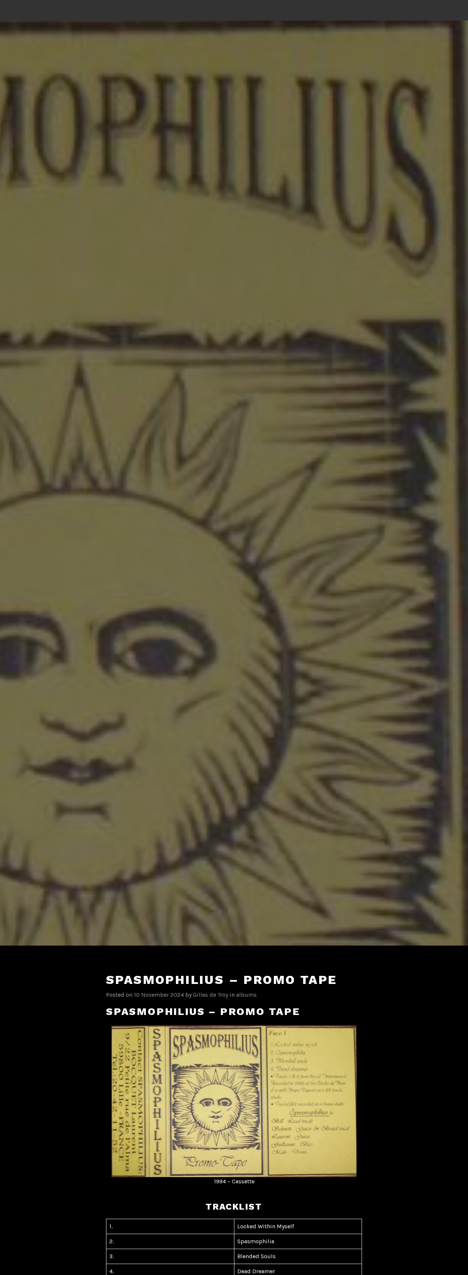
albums (246, 994)
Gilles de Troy (210, 994)
